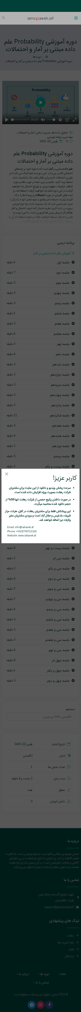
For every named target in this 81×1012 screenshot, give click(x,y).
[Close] (6, 474)
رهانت (59, 492)
